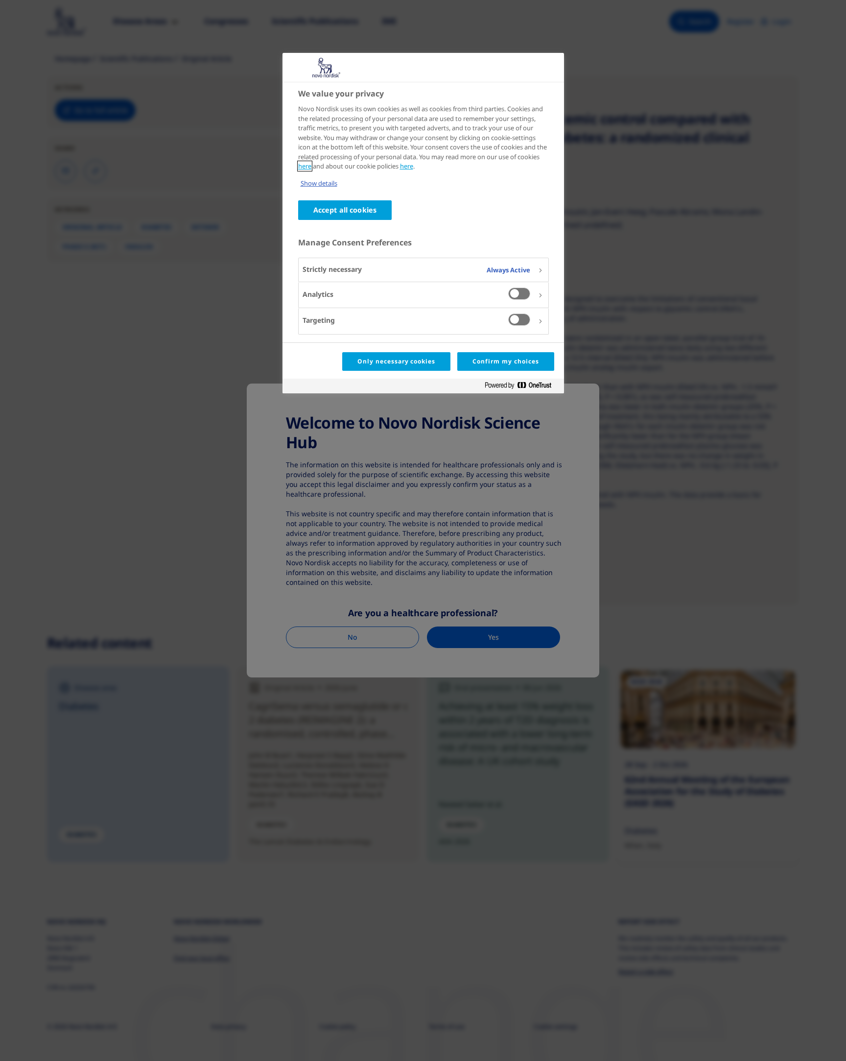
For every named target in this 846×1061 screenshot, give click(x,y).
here (304, 166)
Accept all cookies (345, 210)
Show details (319, 183)
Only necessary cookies (396, 361)
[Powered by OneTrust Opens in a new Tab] (522, 387)
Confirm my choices (505, 361)
